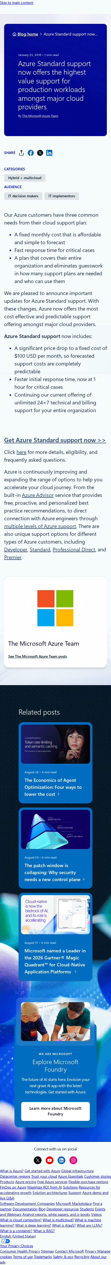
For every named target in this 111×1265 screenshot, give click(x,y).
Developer (15, 549)
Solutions (70, 1187)
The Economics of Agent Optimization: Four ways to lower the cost (53, 787)
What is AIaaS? (64, 1225)
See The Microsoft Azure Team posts (37, 656)
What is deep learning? (33, 1225)
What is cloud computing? (21, 1220)
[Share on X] (40, 153)
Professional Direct (74, 549)
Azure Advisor (38, 495)
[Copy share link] (21, 153)
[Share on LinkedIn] (49, 153)
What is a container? (16, 1231)
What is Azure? (11, 1171)
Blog (41, 1209)
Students (87, 1209)
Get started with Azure (42, 1171)
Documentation (25, 1209)
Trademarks (43, 1257)
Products (7, 1182)
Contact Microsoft (69, 1251)
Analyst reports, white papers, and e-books (56, 1214)
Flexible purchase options (88, 1182)
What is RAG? (44, 1231)
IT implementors (62, 196)
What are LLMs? (89, 1225)
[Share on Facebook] (31, 153)
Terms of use (23, 1257)
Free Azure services (52, 1182)
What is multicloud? (58, 1220)
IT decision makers (23, 196)
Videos (96, 1214)
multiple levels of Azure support (40, 526)
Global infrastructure (77, 1171)
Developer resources (62, 1209)
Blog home (28, 34)
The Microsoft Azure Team (40, 116)
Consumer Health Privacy (20, 1251)
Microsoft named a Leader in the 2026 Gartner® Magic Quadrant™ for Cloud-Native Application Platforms (55, 961)
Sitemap (47, 1251)
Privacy (91, 1251)
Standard (40, 549)
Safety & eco (63, 1257)
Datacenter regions (15, 1176)
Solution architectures (50, 1193)
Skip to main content (16, 3)
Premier (12, 557)
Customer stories (97, 1176)
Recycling (81, 1257)
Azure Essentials (70, 1176)
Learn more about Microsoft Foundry (55, 1111)
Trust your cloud (44, 1176)
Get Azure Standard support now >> (55, 440)
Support (74, 1193)
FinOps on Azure (13, 1187)
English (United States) (18, 1236)
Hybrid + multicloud (24, 178)
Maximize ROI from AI (44, 1187)
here (21, 452)
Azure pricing (25, 1182)
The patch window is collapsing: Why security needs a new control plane (53, 872)
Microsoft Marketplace (74, 1203)
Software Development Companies (27, 1203)
